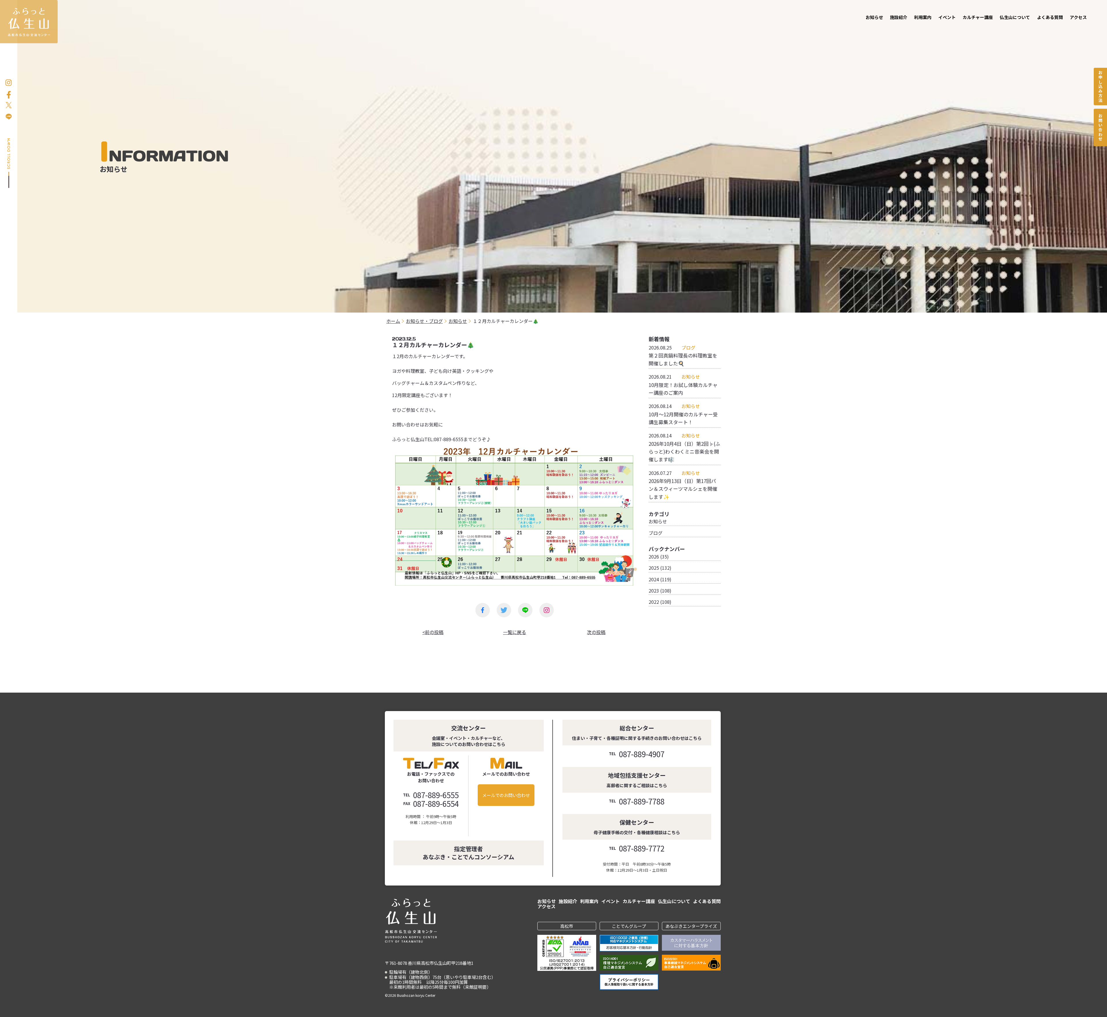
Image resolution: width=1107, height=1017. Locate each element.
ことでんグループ (629, 926)
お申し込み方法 (1100, 86)
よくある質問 (1050, 17)
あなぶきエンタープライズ (691, 926)
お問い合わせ (1100, 127)
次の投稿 (596, 632)
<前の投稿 (432, 632)
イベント (947, 17)
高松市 (566, 926)
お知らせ (874, 17)
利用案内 (922, 17)
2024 (654, 579)
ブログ (655, 532)
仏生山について (1015, 17)
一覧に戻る (514, 632)
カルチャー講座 (978, 17)
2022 (654, 601)
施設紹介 (898, 17)
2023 (654, 590)
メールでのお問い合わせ (506, 795)
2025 (654, 567)
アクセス (1078, 17)
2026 (654, 556)
